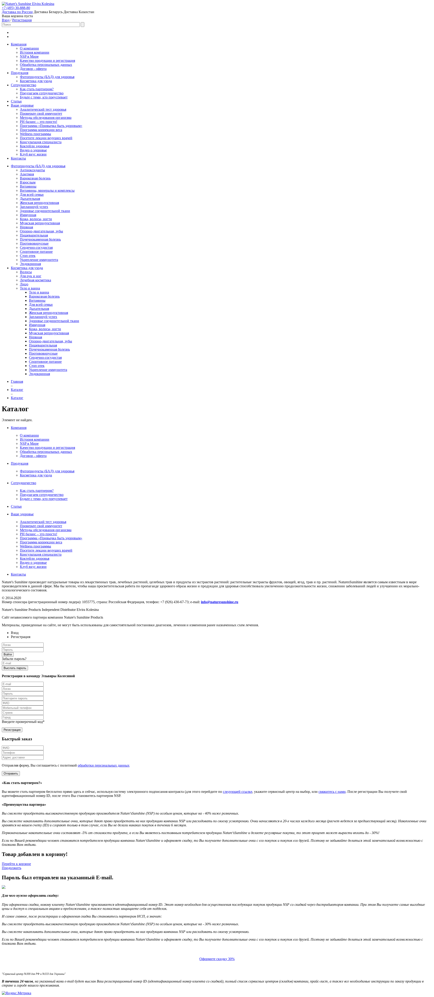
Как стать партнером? (37, 89)
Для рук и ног (30, 276)
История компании (34, 52)
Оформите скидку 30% (217, 959)
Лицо (24, 284)
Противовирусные (34, 243)
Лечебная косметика (35, 280)
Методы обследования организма (45, 118)
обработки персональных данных (104, 765)
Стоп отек (27, 256)
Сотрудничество (23, 85)
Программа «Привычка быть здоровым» (51, 126)
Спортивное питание (36, 251)
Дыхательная (30, 199)
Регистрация (22, 20)
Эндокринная (30, 264)
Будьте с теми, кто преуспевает (44, 97)
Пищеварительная (34, 235)
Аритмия (27, 174)
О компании (29, 48)
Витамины (28, 186)
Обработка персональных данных (46, 65)
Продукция (19, 73)
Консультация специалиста (40, 142)
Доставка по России (17, 12)
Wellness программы (35, 134)
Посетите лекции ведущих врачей (46, 138)
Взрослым (27, 182)
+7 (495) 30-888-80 (16, 8)
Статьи (16, 101)
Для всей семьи (32, 194)
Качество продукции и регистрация (47, 60)
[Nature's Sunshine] (17, 4)
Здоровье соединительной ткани (45, 211)
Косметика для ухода (36, 81)
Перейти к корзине (16, 864)
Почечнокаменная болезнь (40, 239)
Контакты (18, 158)
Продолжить (11, 868)
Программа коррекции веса (41, 130)
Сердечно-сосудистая (36, 247)
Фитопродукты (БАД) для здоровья (47, 77)
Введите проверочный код (23, 722)
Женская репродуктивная (39, 203)
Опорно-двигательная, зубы (41, 231)
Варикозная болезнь (35, 178)
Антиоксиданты (32, 170)
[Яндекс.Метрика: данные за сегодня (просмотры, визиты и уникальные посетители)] (16, 993)
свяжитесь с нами (332, 792)
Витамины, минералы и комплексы (47, 190)
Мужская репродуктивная (40, 223)
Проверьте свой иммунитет (41, 113)
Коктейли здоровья (34, 146)
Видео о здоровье (33, 150)
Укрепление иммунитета (39, 260)
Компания (18, 44)
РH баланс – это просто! (38, 122)
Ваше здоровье (22, 105)
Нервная (26, 227)
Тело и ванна (30, 288)
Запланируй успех (34, 207)
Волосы (26, 272)
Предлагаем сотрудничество (42, 93)
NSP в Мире (29, 56)
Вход (5, 20)
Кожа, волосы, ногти (36, 219)
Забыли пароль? (14, 659)
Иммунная (28, 215)
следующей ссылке (237, 792)
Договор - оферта (33, 69)
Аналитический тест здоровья (43, 109)
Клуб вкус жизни (33, 154)
